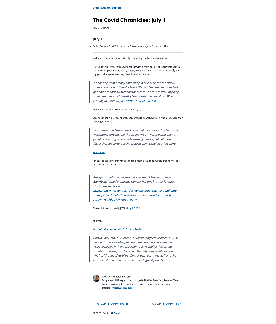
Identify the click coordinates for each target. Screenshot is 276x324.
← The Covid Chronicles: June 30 (110, 303)
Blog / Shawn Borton (107, 8)
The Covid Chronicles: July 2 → (166, 303)
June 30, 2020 (136, 109)
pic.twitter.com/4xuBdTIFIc (137, 101)
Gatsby (118, 313)
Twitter (115, 287)
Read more (99, 152)
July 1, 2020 (133, 208)
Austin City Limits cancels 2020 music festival (118, 229)
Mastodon (126, 287)
